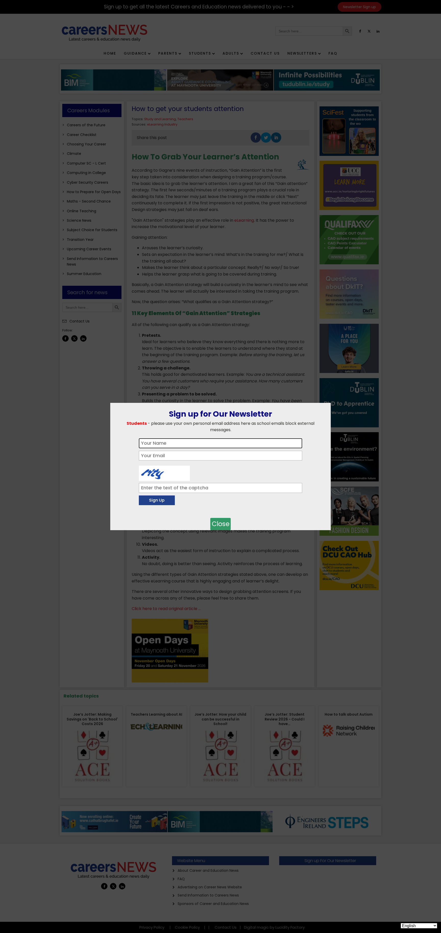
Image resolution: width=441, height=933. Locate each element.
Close (220, 523)
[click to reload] (164, 472)
